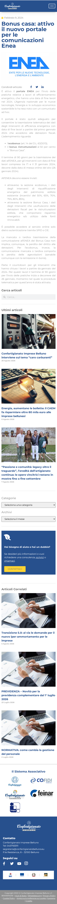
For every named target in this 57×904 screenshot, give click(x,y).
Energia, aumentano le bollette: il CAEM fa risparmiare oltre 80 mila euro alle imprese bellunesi (28, 412)
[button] (15, 569)
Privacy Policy (49, 896)
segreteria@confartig (14, 849)
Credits (29, 901)
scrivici (40, 557)
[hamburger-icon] (52, 6)
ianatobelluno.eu (35, 849)
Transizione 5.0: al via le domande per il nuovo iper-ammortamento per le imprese (28, 636)
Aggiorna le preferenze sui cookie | (32, 898)
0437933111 (12, 845)
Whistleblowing (35, 896)
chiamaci (9, 561)
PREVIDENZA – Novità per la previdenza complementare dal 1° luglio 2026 (28, 695)
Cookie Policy (9, 898)
